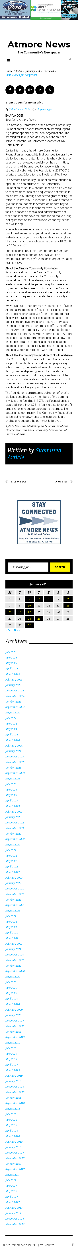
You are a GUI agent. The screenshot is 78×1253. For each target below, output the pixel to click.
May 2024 (11, 729)
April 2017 (11, 1196)
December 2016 (14, 1218)
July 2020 (10, 982)
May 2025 (11, 663)
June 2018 (11, 1119)
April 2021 (11, 932)
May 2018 (11, 1125)
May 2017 (11, 1191)
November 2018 (14, 1092)
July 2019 (10, 1048)
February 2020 (14, 1009)
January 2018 (13, 1147)
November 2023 (14, 762)
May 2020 (11, 993)
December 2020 (14, 954)
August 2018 (12, 1108)
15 (10, 612)
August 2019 (12, 1042)
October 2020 (13, 965)
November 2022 (14, 828)
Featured (49, 71)
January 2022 (13, 883)
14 (68, 605)
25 (39, 618)
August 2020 (12, 976)
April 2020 (11, 998)
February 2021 (14, 943)
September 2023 (15, 773)
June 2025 (11, 657)
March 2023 (12, 806)
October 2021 (13, 899)
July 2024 (10, 718)
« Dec (8, 630)
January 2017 (13, 1213)
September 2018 (15, 1103)
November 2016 (14, 1224)
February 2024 (14, 745)
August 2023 (12, 778)
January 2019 (13, 1081)
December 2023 (14, 756)
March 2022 (12, 872)
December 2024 (14, 690)
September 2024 (15, 707)
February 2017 (14, 1207)
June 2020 (11, 987)
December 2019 (14, 1020)
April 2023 (11, 800)
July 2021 (10, 916)
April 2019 (11, 1064)
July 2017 (10, 1180)
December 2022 (14, 822)
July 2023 (10, 784)
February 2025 (14, 679)
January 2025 (13, 685)
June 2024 (11, 723)
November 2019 (14, 1026)
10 (29, 605)
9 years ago (45, 109)
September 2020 (15, 971)
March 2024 (12, 740)
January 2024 (13, 751)
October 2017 (13, 1163)
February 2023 (14, 811)
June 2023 (11, 789)
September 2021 (15, 905)
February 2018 (14, 1141)
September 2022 (15, 839)
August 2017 (12, 1174)
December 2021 (14, 888)
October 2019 (13, 1031)
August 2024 (12, 712)
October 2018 (13, 1097)
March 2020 (12, 1004)
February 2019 (14, 1075)
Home (9, 71)
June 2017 (11, 1185)
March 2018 (12, 1136)
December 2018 (14, 1086)
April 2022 (11, 866)
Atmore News (39, 44)
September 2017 (15, 1169)
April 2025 (11, 668)
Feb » (17, 630)
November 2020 (14, 960)
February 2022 (14, 877)
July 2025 (10, 652)
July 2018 (10, 1114)
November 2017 (14, 1158)
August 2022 (12, 844)
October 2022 (13, 833)
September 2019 (15, 1037)
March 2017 (12, 1202)
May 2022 (11, 861)
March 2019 (12, 1070)
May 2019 (11, 1059)
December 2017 (14, 1152)
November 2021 (14, 894)
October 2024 (13, 701)
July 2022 (10, 850)
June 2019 (11, 1053)
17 (29, 612)
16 (19, 612)
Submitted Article (19, 109)
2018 (19, 71)
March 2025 (12, 674)
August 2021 (12, 910)
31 (29, 625)
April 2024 (11, 734)
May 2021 (11, 927)
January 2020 (13, 1015)
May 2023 (11, 795)
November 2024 (14, 696)
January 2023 (13, 817)
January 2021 (13, 949)
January (30, 71)
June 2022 (11, 855)
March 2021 (12, 938)
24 (29, 618)
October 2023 (13, 767)
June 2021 (11, 921)
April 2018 (11, 1130)
